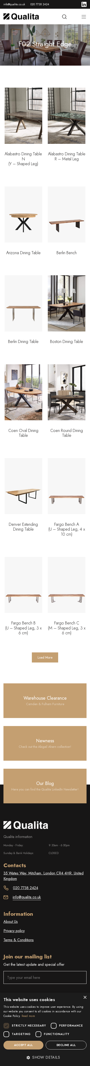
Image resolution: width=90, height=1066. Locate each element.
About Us (10, 921)
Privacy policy (14, 930)
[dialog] (45, 1029)
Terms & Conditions (18, 940)
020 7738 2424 (39, 4)
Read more (28, 1016)
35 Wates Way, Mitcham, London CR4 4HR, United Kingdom (43, 876)
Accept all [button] (23, 1045)
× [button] (85, 997)
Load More (45, 657)
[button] (45, 1057)
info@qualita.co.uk (14, 4)
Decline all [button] (66, 1045)
